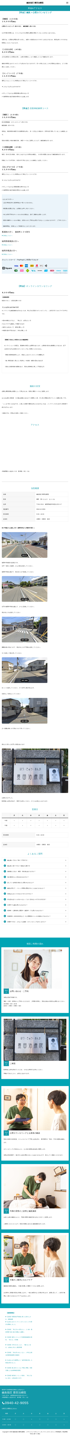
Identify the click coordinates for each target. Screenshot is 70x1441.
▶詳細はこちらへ (7, 235)
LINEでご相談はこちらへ (9, 1408)
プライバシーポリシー (33, 1432)
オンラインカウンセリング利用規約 (51, 1432)
